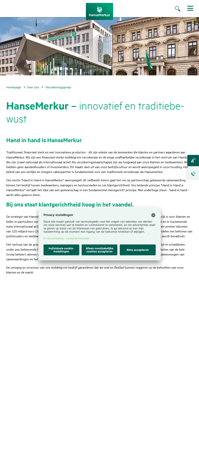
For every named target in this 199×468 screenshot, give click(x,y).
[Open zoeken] (181, 9)
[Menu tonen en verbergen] (190, 8)
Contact (193, 160)
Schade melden (193, 174)
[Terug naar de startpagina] (99, 11)
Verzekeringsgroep (58, 87)
